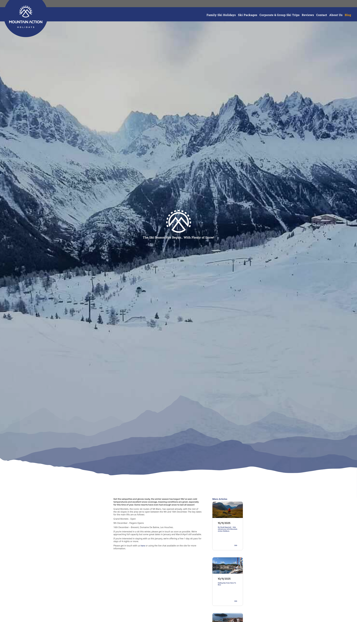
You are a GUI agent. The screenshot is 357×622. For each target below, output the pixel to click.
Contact (321, 15)
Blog (348, 15)
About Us (335, 15)
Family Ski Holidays (221, 15)
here (143, 545)
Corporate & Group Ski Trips (279, 15)
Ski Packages (247, 15)
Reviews (308, 15)
